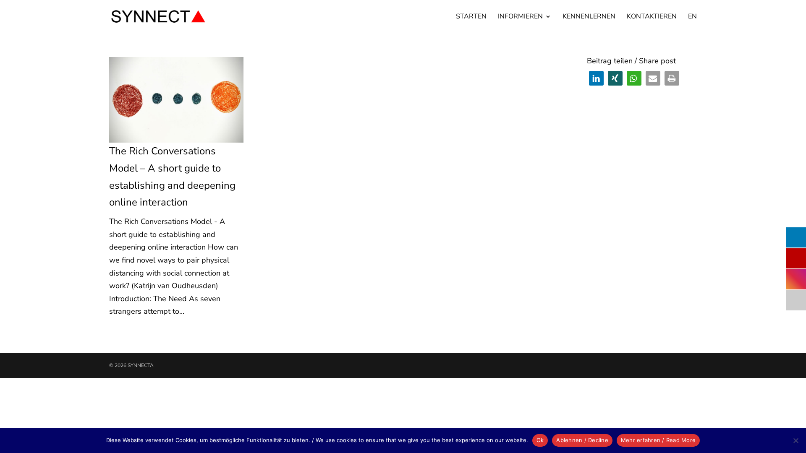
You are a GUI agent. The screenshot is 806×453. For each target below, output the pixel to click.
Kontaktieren (652, 17)
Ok (540, 440)
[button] (596, 78)
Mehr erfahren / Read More (658, 440)
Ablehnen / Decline (582, 440)
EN (692, 17)
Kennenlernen (589, 17)
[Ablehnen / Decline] (795, 440)
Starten (471, 17)
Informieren (520, 17)
